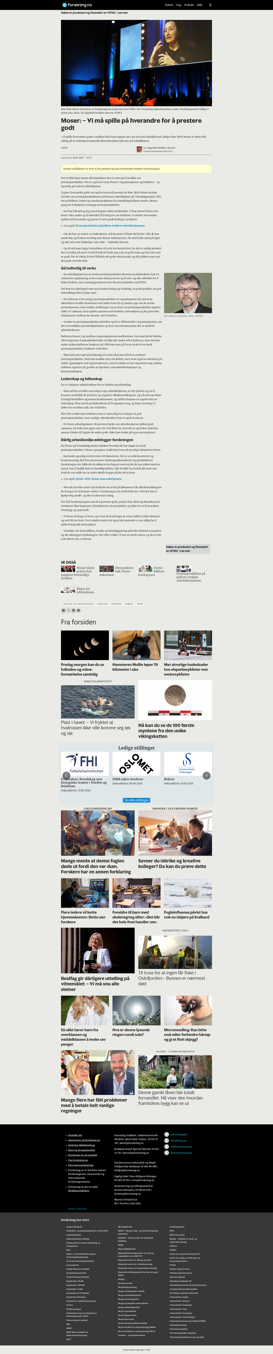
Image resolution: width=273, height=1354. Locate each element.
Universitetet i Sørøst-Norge (182, 1317)
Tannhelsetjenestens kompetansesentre (188, 1285)
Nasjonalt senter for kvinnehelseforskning (137, 1268)
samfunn (102, 604)
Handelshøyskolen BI (76, 1273)
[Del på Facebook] (63, 610)
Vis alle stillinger (136, 800)
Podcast (189, 5)
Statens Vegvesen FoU (180, 1269)
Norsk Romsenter (126, 1319)
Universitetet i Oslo (178, 1309)
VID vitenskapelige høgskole (183, 1333)
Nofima (121, 1279)
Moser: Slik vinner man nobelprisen (99, 478)
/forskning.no (178, 1140)
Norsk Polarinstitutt (127, 1311)
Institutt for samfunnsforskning (81, 1301)
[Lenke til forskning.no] (110, 3)
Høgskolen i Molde (75, 1281)
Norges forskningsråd (128, 1299)
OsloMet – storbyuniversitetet (131, 1335)
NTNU (121, 1245)
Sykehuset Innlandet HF (181, 1281)
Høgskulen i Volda (74, 1289)
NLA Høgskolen (125, 1227)
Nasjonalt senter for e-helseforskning (135, 1264)
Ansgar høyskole (74, 1227)
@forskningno (178, 1134)
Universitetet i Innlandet (181, 1305)
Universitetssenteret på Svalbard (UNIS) (188, 1321)
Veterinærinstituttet (179, 1329)
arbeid (129, 604)
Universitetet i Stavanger (181, 1313)
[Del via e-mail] (78, 610)
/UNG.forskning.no (181, 1146)
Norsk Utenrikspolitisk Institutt (132, 1323)
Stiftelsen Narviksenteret (181, 1273)
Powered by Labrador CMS (136, 1350)
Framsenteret (72, 1265)
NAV (68, 1324)
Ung (178, 5)
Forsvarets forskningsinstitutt (80, 1261)
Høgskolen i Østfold (75, 1285)
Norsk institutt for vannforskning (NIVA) (136, 1331)
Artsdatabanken (73, 1235)
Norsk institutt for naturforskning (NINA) (137, 1327)
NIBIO (69, 1328)
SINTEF (173, 1250)
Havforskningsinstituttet (77, 1277)
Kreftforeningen (73, 1309)
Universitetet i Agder (179, 1297)
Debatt (169, 5)
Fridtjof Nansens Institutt (77, 1269)
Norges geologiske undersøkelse (133, 1303)
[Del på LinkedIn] (73, 610)
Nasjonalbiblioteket (127, 1249)
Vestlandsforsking (178, 1325)
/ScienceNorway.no (181, 1152)
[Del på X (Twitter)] (68, 610)
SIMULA (173, 1246)
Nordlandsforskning (127, 1287)
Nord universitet (125, 1283)
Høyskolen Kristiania (76, 1297)
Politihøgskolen (177, 1227)
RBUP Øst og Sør (177, 1235)
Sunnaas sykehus (177, 1277)
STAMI (173, 1265)
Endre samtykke (77, 1208)
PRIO (172, 1231)
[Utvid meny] (210, 5)
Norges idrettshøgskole (129, 1307)
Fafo (68, 1250)
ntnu (140, 604)
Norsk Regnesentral (127, 1315)
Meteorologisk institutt (77, 1320)
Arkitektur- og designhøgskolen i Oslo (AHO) (87, 1231)
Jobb (199, 5)
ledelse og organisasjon (77, 604)
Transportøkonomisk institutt (183, 1289)
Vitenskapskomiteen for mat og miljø (187, 1337)
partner (116, 604)
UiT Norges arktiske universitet (184, 1293)
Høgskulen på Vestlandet (77, 1293)
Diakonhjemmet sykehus (77, 1239)
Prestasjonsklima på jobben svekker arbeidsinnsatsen (110, 225)
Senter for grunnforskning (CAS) (185, 1254)
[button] (66, 776)
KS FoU (69, 1305)
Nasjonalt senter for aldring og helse (134, 1260)
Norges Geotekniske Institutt (131, 1291)
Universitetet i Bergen (180, 1301)
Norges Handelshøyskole (129, 1295)
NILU (68, 1339)
